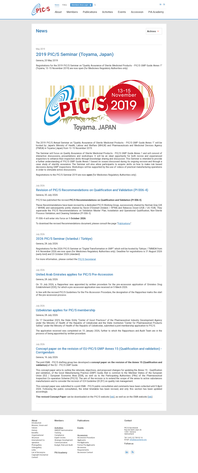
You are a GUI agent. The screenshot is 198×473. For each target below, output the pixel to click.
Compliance (59, 435)
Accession (137, 11)
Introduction (36, 423)
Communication (61, 443)
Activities (107, 11)
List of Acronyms (38, 452)
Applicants (81, 440)
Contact (35, 457)
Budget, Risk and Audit (64, 445)
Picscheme (41, 9)
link (112, 396)
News (57, 5)
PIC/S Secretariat (87, 259)
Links (34, 450)
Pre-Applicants (83, 443)
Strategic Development (64, 440)
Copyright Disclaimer (40, 455)
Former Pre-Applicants (86, 445)
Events (122, 11)
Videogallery (37, 448)
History (34, 430)
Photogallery (37, 445)
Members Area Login (80, 5)
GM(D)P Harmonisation (64, 430)
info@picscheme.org (138, 440)
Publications (90, 11)
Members (72, 11)
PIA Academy (156, 11)
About (58, 11)
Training (58, 433)
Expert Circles (60, 438)
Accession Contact (85, 452)
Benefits (35, 433)
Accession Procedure (86, 438)
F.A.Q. (64, 5)
